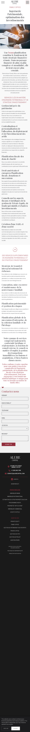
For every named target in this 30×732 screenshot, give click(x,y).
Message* (5, 433)
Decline (6, 728)
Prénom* (4, 395)
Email (3, 418)
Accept (15, 728)
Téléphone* (5, 410)
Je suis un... (5, 425)
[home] (15, 2)
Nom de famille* (6, 403)
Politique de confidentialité (15, 550)
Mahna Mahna (18, 553)
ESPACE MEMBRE (27, 2)
